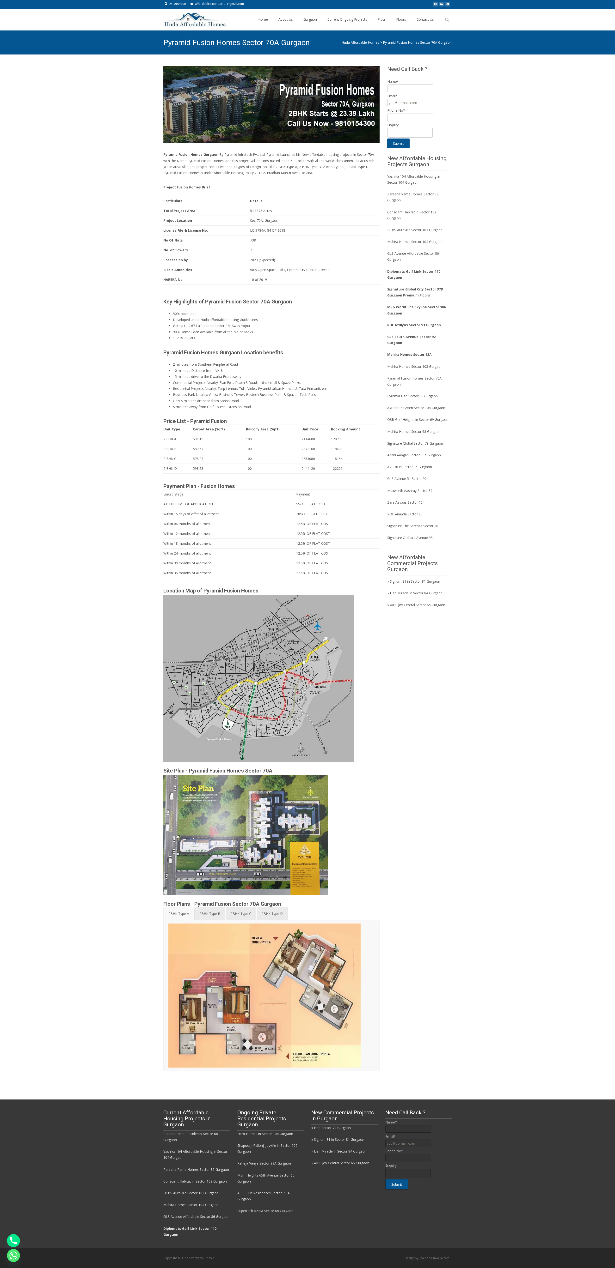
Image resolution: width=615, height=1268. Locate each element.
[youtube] (447, 5)
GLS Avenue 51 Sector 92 (407, 478)
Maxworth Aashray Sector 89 (409, 490)
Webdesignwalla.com (434, 1258)
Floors (401, 19)
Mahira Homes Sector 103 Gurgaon (415, 366)
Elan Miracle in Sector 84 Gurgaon (416, 593)
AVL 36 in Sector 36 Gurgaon (409, 467)
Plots (382, 19)
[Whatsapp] (13, 1255)
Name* (393, 81)
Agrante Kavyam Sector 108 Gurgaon (416, 407)
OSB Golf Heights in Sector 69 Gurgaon (417, 419)
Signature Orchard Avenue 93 (410, 537)
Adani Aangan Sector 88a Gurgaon (414, 455)
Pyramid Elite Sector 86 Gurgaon (412, 396)
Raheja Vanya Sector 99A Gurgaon (264, 1163)
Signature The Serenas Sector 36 (412, 526)
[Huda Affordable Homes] (191, 18)
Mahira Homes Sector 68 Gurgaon (414, 431)
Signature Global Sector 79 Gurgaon (415, 443)
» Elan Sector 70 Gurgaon (331, 1127)
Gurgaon (310, 19)
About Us (285, 19)
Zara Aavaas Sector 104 (405, 502)
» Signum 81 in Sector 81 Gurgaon (413, 581)
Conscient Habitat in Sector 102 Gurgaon (195, 1181)
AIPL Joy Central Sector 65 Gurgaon (417, 605)
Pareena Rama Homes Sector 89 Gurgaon (196, 1169)
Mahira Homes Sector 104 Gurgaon (415, 241)
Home (263, 19)
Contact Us (425, 19)
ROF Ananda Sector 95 (405, 514)
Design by (412, 1258)
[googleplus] (441, 5)
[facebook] (435, 5)
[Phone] (13, 1240)
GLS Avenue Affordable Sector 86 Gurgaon (196, 1216)
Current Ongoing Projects (347, 19)
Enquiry (393, 125)
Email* (392, 96)
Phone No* (396, 110)
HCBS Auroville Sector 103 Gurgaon (415, 230)
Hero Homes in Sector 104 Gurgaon (265, 1133)
